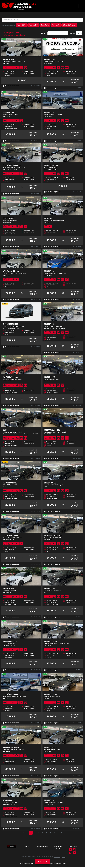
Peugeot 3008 (21, 25)
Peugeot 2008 (33, 25)
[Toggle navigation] (81, 6)
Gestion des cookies (58, 847)
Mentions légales (42, 846)
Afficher (72, 33)
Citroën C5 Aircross (69, 25)
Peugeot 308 (56, 25)
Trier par (44, 33)
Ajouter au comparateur (12, 86)
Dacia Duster (45, 25)
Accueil (27, 846)
